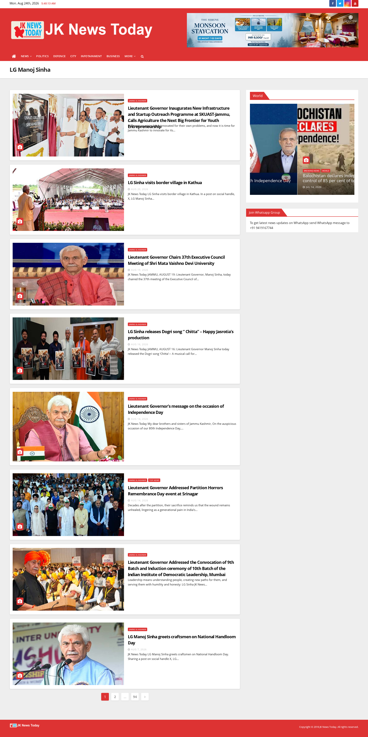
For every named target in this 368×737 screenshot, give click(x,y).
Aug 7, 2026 (139, 649)
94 (135, 696)
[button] (142, 56)
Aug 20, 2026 (139, 189)
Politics (42, 56)
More (129, 56)
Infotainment (91, 56)
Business (113, 56)
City (73, 56)
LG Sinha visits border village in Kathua (165, 182)
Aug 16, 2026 (139, 344)
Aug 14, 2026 (139, 419)
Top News (154, 480)
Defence (59, 56)
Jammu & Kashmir (137, 100)
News (25, 56)
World (259, 175)
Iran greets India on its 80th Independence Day (301, 180)
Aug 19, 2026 (139, 270)
